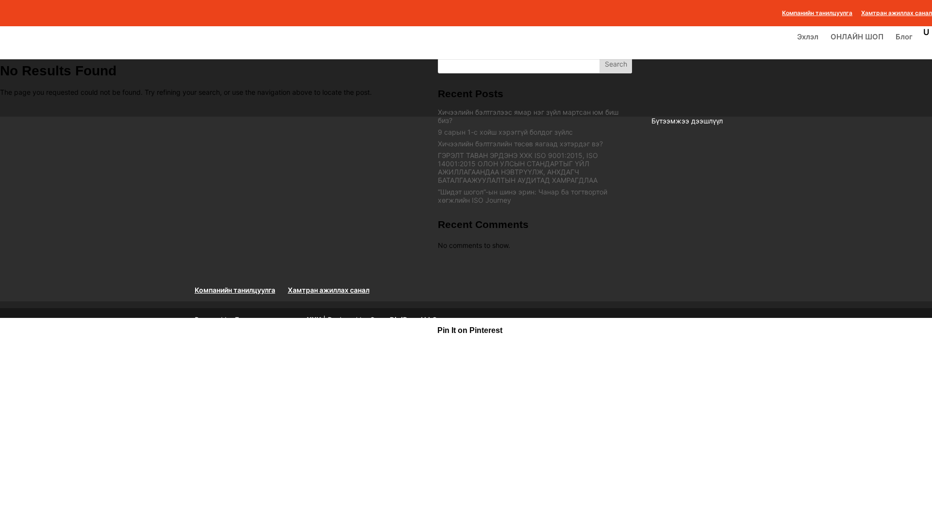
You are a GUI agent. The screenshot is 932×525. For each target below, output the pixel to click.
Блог (904, 37)
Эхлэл (807, 37)
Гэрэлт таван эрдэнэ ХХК (278, 319)
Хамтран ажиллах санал (896, 13)
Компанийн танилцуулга (817, 13)
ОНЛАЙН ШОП (857, 37)
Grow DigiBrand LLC (403, 319)
